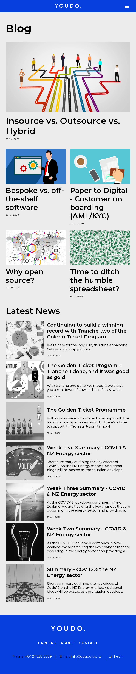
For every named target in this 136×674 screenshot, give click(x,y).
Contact (88, 643)
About (68, 643)
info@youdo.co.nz (86, 656)
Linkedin (116, 656)
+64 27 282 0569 (38, 656)
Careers (47, 643)
